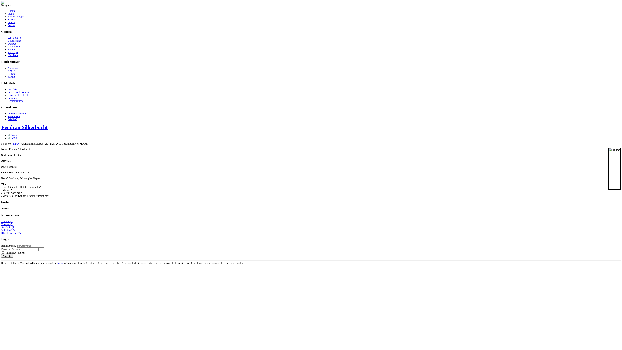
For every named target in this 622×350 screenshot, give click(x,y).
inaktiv (16, 143)
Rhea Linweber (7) (11, 233)
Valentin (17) (8, 230)
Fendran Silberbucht (24, 127)
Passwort (6, 249)
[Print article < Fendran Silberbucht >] (13, 135)
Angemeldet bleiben (15, 252)
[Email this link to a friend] (12, 138)
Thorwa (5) (7, 224)
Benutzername (8, 245)
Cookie (60, 263)
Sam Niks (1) (8, 227)
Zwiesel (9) (7, 221)
